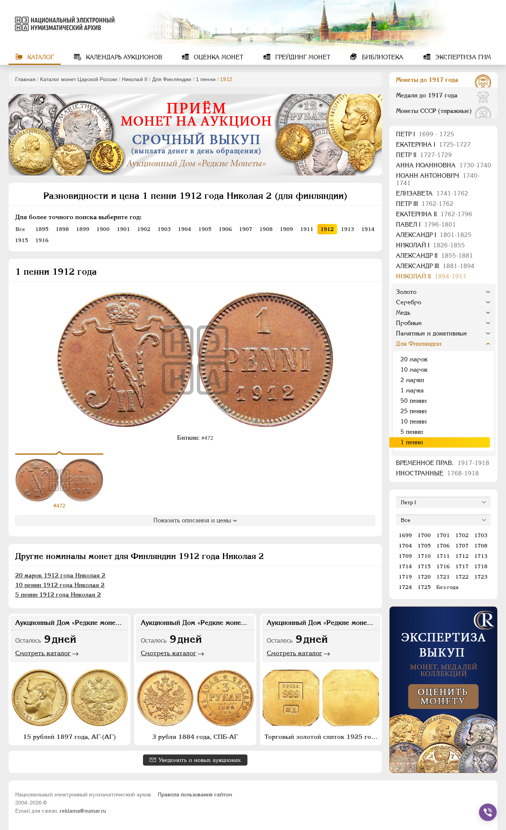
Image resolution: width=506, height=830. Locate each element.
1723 (480, 577)
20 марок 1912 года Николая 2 (60, 575)
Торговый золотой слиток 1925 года (321, 736)
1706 (443, 546)
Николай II (134, 79)
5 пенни (411, 431)
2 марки (412, 380)
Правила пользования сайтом (195, 794)
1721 (443, 577)
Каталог (40, 57)
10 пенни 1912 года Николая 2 (59, 585)
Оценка (217, 57)
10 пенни (413, 421)
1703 (480, 535)
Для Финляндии (172, 79)
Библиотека (381, 57)
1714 (405, 566)
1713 (480, 556)
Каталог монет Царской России (78, 79)
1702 (462, 535)
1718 (480, 566)
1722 (462, 577)
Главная (25, 79)
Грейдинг (301, 57)
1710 (424, 556)
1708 (480, 546)
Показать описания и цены (192, 520)
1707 (462, 546)
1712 (462, 556)
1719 (405, 577)
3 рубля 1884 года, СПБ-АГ (195, 736)
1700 (424, 535)
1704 (405, 546)
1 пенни (206, 79)
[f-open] (488, 812)
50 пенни (413, 400)
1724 (405, 587)
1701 (443, 535)
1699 (405, 535)
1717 (462, 566)
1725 (424, 587)
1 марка (412, 390)
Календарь (123, 57)
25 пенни (413, 411)
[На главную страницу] (63, 24)
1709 (405, 556)
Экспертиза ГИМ (462, 57)
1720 (424, 577)
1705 (424, 546)
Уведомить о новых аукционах (200, 760)
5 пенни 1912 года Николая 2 (58, 594)
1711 (443, 556)
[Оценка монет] (443, 689)
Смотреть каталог (43, 653)
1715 (424, 566)
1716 (443, 566)
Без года (447, 587)
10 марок (413, 369)
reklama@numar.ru (83, 811)
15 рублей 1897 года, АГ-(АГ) (69, 736)
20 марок (413, 359)
